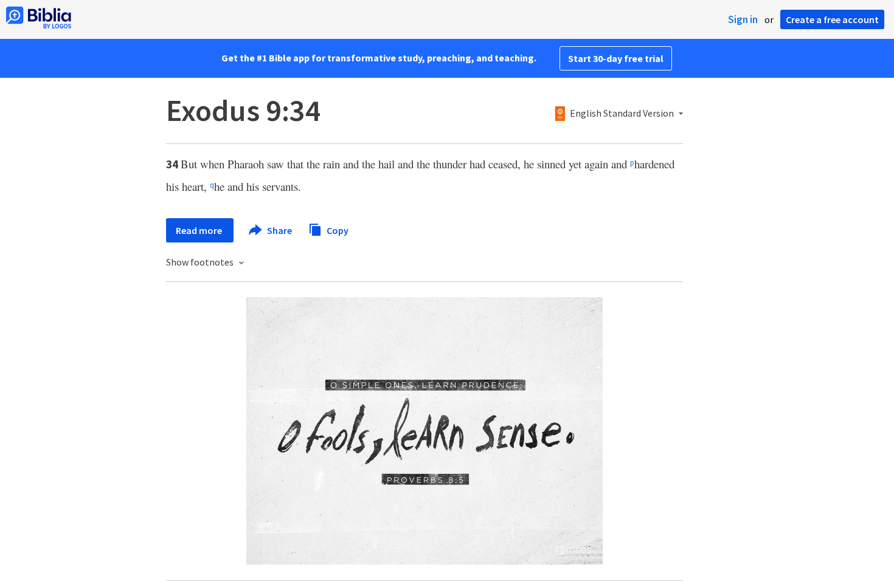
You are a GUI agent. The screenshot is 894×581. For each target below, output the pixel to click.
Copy (336, 229)
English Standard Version (622, 113)
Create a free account (832, 19)
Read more (200, 230)
